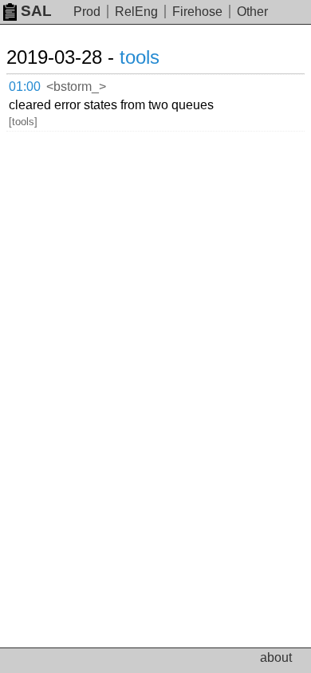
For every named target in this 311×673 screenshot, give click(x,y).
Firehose (197, 11)
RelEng (136, 11)
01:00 (25, 86)
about (276, 657)
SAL (36, 10)
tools (139, 57)
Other (252, 11)
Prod (86, 11)
